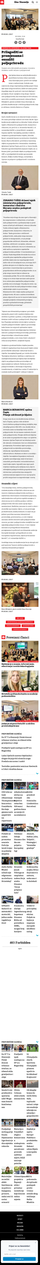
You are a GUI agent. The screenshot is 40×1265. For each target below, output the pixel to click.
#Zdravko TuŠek (28, 625)
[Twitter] (15, 42)
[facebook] (24, 42)
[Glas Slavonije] (2, 3)
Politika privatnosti (20, 1238)
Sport (20, 1219)
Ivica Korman (20, 39)
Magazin (20, 1226)
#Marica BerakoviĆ (13, 625)
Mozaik (20, 1223)
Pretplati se (19, 1259)
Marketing (20, 1235)
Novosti (20, 1215)
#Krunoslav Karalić (20, 629)
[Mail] (20, 42)
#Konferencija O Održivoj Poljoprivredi (20, 622)
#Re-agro (20, 618)
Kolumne (20, 1230)
